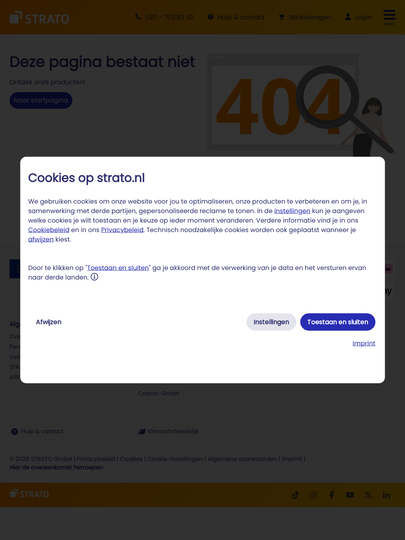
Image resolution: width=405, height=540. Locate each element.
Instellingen (271, 322)
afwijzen (41, 239)
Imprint (364, 343)
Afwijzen (48, 322)
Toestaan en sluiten (118, 267)
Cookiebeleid (48, 229)
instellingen (292, 210)
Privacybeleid (122, 229)
